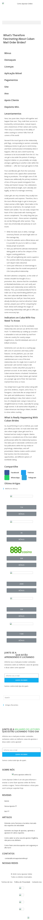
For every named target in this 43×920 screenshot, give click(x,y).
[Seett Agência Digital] (28, 917)
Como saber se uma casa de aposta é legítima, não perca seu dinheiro (21, 839)
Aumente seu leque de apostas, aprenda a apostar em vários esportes (19, 832)
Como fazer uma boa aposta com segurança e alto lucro (21, 846)
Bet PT (6, 811)
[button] (21, 22)
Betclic (6, 801)
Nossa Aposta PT (10, 806)
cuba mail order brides (19, 295)
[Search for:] (21, 697)
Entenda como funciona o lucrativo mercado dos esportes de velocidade (20, 824)
